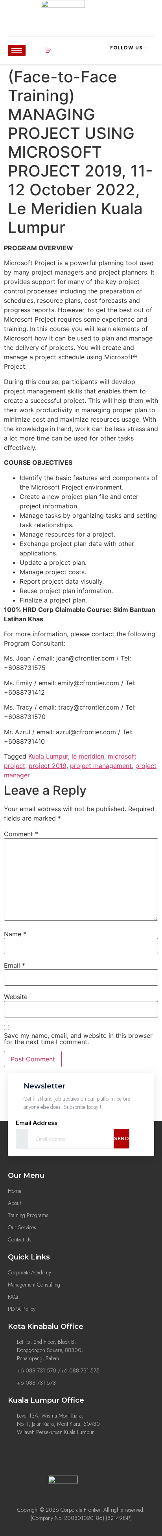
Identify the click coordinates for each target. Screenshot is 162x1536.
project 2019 (47, 766)
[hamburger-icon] (17, 50)
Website (16, 997)
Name (15, 934)
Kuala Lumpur (48, 756)
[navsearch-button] (48, 50)
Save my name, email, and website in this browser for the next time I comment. (78, 1038)
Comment (21, 834)
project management (101, 766)
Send (121, 1138)
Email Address (36, 1122)
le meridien (88, 756)
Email (14, 965)
